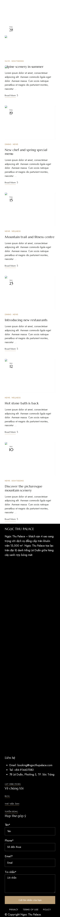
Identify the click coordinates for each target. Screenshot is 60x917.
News (15, 144)
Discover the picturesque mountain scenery (23, 488)
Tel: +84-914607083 (17, 7)
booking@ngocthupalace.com (22, 15)
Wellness (16, 231)
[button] (13, 784)
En (6, 70)
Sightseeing (18, 480)
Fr (12, 70)
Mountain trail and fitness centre (29, 237)
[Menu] (7, 60)
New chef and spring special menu (26, 152)
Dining (8, 144)
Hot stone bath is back (22, 403)
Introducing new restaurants (26, 320)
